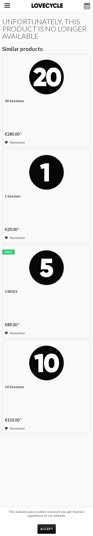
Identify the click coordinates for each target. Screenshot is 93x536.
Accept (46, 529)
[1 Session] (46, 172)
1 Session (12, 196)
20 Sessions (14, 101)
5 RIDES (11, 291)
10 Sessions (14, 387)
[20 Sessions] (46, 77)
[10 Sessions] (46, 363)
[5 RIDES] (46, 267)
